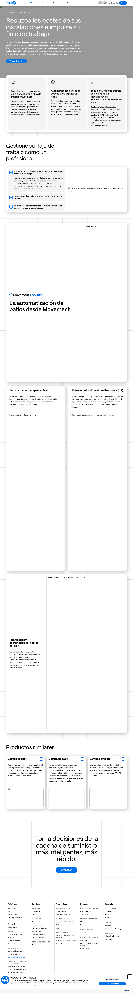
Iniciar (10, 932)
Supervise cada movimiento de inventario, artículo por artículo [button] (38, 197)
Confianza (109, 933)
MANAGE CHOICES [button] (112, 979)
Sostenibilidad (12, 927)
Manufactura (36, 931)
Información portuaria (15, 934)
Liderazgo (108, 914)
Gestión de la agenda (15, 951)
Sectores (45, 3)
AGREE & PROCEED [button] (112, 984)
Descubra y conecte (88, 919)
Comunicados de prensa (88, 933)
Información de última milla (17, 969)
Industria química (38, 925)
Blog (81, 922)
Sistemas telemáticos (63, 925)
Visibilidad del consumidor (16, 972)
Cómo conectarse (63, 919)
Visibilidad (12, 908)
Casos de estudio (86, 911)
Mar (9, 911)
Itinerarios (11, 938)
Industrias (36, 919)
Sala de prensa (86, 930)
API (57, 928)
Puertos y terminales (15, 918)
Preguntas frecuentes (63, 914)
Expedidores (36, 911)
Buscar (100, 2)
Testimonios (84, 914)
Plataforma (34, 3)
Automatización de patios (16, 957)
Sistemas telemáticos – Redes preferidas (66, 942)
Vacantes (108, 926)
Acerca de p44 (110, 908)
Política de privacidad (112, 936)
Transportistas (58, 3)
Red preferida (62, 932)
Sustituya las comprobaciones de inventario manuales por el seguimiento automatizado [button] (38, 207)
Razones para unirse (64, 908)
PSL (33, 914)
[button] (105, 2)
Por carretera (12, 914)
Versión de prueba (16, 61)
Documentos (12, 944)
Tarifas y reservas (14, 941)
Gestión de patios (14, 954)
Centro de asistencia (89, 937)
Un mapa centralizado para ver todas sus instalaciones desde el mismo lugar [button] (38, 172)
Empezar (66, 870)
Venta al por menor (38, 938)
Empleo (108, 922)
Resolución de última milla (16, 966)
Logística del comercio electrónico (17, 962)
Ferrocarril (11, 924)
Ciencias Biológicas (38, 934)
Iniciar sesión (113, 3)
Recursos (70, 3)
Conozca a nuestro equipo (113, 929)
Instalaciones (13, 948)
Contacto (83, 940)
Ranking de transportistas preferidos (65, 936)
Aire (9, 921)
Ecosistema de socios (41, 942)
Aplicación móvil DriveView (65, 922)
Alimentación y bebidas (40, 928)
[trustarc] (127, 991)
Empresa (81, 3)
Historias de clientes (89, 908)
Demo (123, 3)
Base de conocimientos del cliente (89, 944)
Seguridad (108, 939)
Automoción (36, 922)
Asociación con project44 (40, 945)
